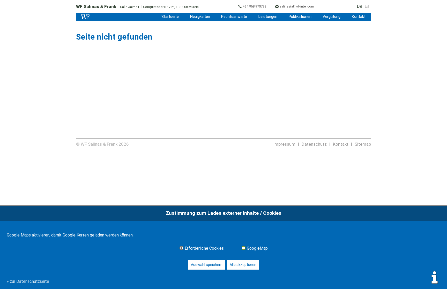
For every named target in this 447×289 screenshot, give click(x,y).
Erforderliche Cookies (204, 248)
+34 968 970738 (254, 6)
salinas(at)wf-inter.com (297, 6)
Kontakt (359, 16)
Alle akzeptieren (243, 265)
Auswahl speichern (206, 265)
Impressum (284, 144)
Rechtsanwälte (234, 16)
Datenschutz (314, 144)
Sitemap (363, 144)
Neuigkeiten (200, 16)
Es (367, 6)
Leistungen (267, 16)
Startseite (170, 16)
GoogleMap (257, 248)
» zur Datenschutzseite (28, 281)
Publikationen (299, 16)
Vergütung (331, 16)
